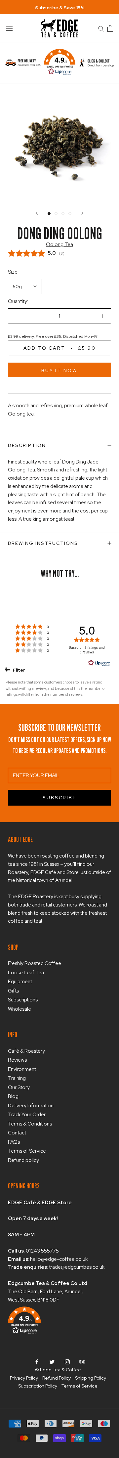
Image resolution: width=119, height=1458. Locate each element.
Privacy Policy (24, 1378)
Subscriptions (23, 999)
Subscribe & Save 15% (59, 8)
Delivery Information (31, 1105)
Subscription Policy (37, 1386)
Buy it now (59, 371)
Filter (18, 670)
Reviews (17, 1060)
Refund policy (23, 1160)
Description (27, 445)
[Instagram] (67, 1361)
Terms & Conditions (30, 1124)
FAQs (14, 1142)
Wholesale (19, 1009)
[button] (59, 62)
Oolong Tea (59, 244)
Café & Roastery (26, 1051)
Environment (22, 1069)
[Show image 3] (62, 213)
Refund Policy (56, 1378)
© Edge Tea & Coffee (58, 1370)
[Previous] (37, 213)
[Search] (101, 28)
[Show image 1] (49, 213)
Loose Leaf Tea (26, 972)
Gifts (13, 991)
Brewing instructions (43, 543)
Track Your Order (27, 1114)
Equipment (20, 981)
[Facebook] (36, 1361)
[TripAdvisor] (82, 1361)
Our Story (19, 1087)
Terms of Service (27, 1151)
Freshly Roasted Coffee (34, 963)
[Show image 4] (69, 213)
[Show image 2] (56, 213)
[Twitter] (52, 1361)
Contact (17, 1132)
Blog (13, 1096)
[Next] (82, 213)
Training (17, 1078)
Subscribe (59, 798)
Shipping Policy (90, 1378)
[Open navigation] (9, 28)
